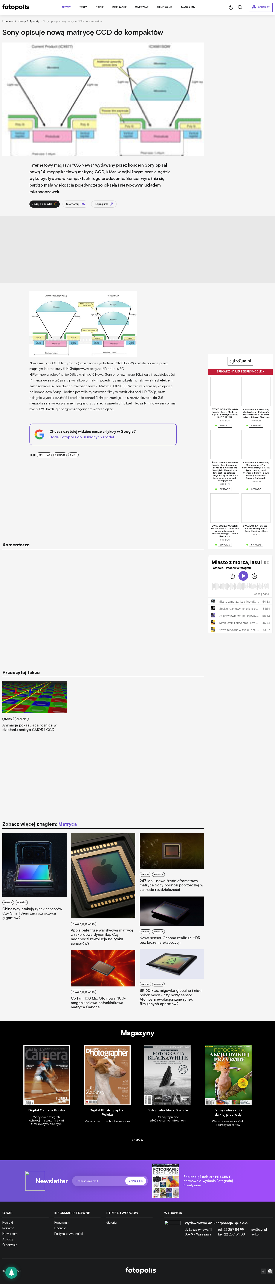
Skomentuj (72, 203)
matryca (44, 454)
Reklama (8, 1228)
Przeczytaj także (21, 672)
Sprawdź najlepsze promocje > (240, 371)
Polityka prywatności (68, 1234)
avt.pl (255, 1234)
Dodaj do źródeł (42, 203)
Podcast (264, 7)
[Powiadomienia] (11, 1273)
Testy (83, 7)
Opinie (100, 7)
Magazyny (188, 7)
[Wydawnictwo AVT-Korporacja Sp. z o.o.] (172, 1230)
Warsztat (141, 7)
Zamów (138, 1139)
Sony (73, 454)
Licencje (60, 1228)
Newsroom (10, 1234)
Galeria (111, 1222)
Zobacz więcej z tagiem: (39, 824)
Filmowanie (164, 7)
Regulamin (61, 1222)
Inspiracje (119, 7)
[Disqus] (103, 607)
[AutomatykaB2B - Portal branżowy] (140, 1271)
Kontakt (7, 1222)
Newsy (66, 7)
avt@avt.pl (259, 1230)
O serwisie (9, 1245)
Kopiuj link (101, 203)
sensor (60, 454)
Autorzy (7, 1239)
